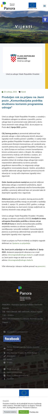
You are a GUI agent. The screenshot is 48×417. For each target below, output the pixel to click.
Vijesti (23, 92)
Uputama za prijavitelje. (21, 243)
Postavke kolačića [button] (10, 412)
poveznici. (42, 266)
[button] (45, 19)
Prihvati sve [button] (24, 412)
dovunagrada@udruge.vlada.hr (20, 255)
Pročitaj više (33, 412)
